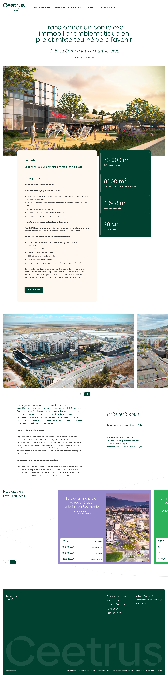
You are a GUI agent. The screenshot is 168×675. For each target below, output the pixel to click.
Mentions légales (103, 670)
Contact (111, 619)
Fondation (92, 7)
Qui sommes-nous (41, 7)
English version (72, 670)
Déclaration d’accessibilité (145, 670)
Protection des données (87, 670)
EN (163, 7)
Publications (108, 7)
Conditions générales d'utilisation (123, 670)
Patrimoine (59, 7)
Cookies (159, 670)
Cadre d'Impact (76, 7)
